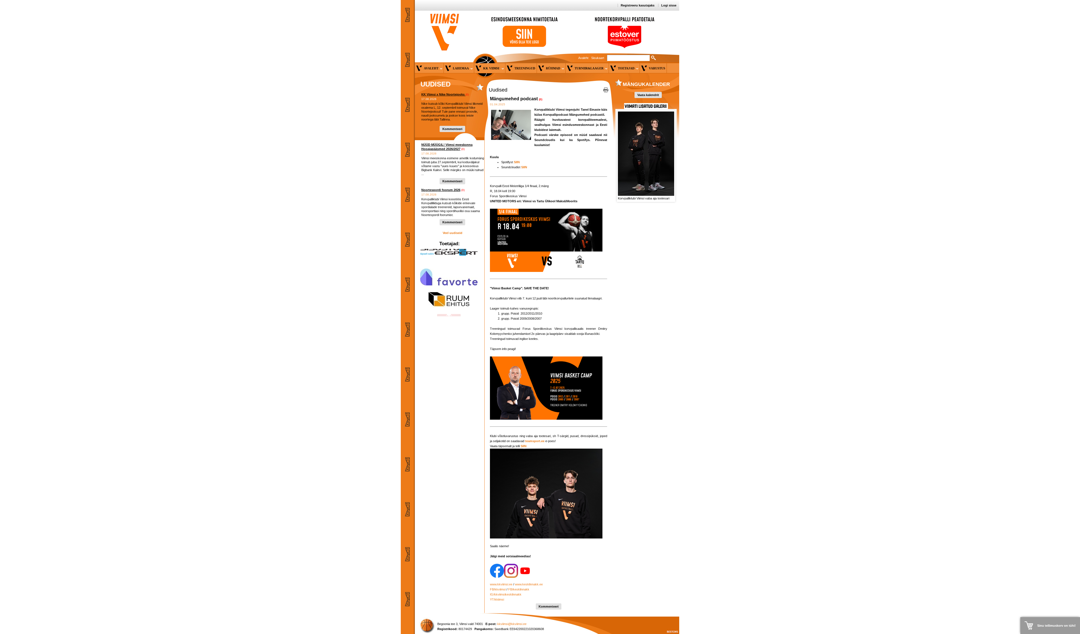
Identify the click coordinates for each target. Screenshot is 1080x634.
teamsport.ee (534, 441)
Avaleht (583, 58)
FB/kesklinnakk (518, 589)
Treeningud (524, 68)
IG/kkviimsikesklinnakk (505, 594)
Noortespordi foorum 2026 (440, 190)
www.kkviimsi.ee (501, 584)
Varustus (657, 68)
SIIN (524, 167)
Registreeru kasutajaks (637, 5)
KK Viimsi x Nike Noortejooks (443, 94)
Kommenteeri (452, 129)
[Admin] (1, 2)
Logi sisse (668, 5)
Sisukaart (597, 58)
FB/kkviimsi (498, 589)
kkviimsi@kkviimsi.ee (511, 624)
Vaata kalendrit (648, 95)
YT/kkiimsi (497, 599)
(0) (467, 94)
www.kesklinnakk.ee (529, 584)
